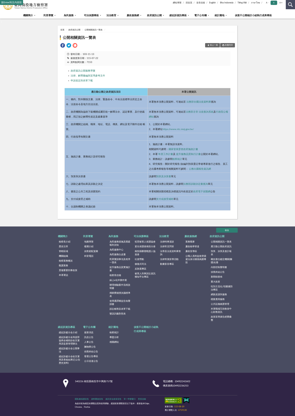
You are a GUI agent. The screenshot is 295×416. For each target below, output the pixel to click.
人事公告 (88, 342)
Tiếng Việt (242, 3)
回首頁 (189, 3)
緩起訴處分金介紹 (68, 332)
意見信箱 (142, 399)
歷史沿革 (63, 246)
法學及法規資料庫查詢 (170, 253)
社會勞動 (139, 259)
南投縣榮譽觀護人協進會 (145, 253)
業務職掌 (190, 242)
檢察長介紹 (64, 242)
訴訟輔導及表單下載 (120, 309)
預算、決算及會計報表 (221, 253)
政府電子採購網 (201, 191)
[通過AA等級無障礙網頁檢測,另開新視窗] (173, 401)
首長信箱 (200, 3)
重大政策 (215, 282)
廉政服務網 (133, 15)
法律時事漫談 (167, 242)
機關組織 (63, 256)
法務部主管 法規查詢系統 (199, 112)
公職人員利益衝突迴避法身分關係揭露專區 (195, 259)
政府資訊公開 (154, 15)
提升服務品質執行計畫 (188, 154)
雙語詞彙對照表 (118, 314)
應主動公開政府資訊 (221, 246)
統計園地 (219, 15)
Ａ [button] (274, 3)
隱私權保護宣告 (82, 399)
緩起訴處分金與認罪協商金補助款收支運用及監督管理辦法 (69, 340)
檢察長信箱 (115, 275)
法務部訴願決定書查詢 (195, 184)
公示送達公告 (91, 361)
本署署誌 (63, 275)
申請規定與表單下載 (82, 80)
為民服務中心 (116, 250)
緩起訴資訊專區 (178, 15)
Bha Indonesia (226, 3)
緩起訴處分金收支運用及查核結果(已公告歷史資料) (69, 359)
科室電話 (88, 256)
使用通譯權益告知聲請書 (120, 302)
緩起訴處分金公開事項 (69, 350)
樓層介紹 (88, 246)
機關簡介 (28, 15)
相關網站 (114, 342)
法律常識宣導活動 (169, 259)
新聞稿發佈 (216, 277)
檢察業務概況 (66, 261)
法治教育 (111, 15)
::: (1, 22)
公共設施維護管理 (220, 304)
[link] (62, 46)
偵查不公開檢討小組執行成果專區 (253, 15)
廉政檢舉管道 (192, 246)
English (212, 3)
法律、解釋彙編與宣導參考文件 (88, 75)
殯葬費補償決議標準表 (120, 294)
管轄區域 (63, 251)
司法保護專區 (91, 15)
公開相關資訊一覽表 (93, 30)
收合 (227, 230)
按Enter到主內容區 (11, 2)
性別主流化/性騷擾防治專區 (222, 288)
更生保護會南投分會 (145, 246)
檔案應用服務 (218, 299)
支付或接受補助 (164, 199)
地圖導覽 (88, 242)
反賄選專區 (140, 269)
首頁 (62, 30)
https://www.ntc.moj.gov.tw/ (178, 129)
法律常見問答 (167, 246)
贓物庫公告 (90, 347)
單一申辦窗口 (130, 399)
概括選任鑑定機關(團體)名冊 (221, 261)
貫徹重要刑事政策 (68, 270)
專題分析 (114, 337)
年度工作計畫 (165, 154)
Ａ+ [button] (280, 3)
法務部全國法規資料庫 (198, 102)
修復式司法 (140, 264)
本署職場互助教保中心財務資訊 (221, 310)
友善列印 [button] (229, 45)
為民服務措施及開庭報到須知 (120, 243)
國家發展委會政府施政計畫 (183, 149)
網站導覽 (177, 3)
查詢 (290, 4)
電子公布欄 (200, 15)
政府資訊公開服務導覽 (83, 71)
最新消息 (88, 332)
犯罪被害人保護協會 (145, 242)
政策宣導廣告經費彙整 (221, 318)
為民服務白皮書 (118, 254)
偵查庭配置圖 (91, 251)
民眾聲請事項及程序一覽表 (120, 261)
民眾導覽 (48, 15)
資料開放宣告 (97, 399)
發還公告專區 (91, 356)
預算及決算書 (163, 176)
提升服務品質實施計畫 (120, 269)
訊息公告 (88, 337)
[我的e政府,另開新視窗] (186, 401)
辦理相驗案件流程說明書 (120, 286)
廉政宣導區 (191, 251)
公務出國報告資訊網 (199, 169)
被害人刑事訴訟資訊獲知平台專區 (145, 275)
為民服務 (69, 15)
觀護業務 (63, 265)
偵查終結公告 (218, 272)
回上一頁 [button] (214, 45)
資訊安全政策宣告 (113, 399)
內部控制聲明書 (219, 267)
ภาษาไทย (255, 3)
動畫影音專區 (167, 264)
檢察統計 (177, 159)
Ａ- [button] (267, 3)
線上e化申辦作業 (118, 280)
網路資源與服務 (219, 294)
